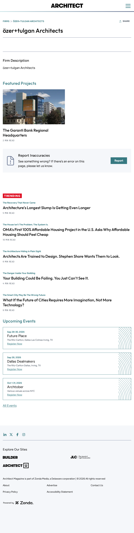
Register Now (14, 343)
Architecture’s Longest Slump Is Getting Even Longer (47, 207)
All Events (10, 405)
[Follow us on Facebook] (17, 434)
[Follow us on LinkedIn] (5, 434)
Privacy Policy (10, 491)
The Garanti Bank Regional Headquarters (25, 133)
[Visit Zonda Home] (18, 502)
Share (126, 21)
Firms (6, 21)
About (6, 485)
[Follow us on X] (11, 434)
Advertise (52, 485)
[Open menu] (128, 5)
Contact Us (97, 485)
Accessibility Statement (60, 491)
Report (118, 160)
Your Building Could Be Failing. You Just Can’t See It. (46, 278)
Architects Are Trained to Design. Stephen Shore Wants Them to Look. (61, 256)
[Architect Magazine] (67, 5)
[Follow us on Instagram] (24, 434)
